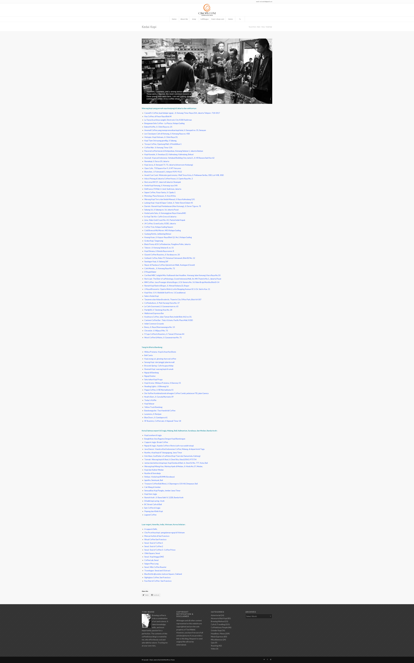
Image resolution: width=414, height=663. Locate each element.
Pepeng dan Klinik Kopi (153, 511)
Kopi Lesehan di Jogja (153, 435)
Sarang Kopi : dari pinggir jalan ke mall (159, 362)
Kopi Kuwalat (149, 154)
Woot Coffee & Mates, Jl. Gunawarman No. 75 (163, 337)
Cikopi (151, 660)
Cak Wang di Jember (152, 487)
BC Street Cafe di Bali (153, 504)
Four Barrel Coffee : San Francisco (158, 581)
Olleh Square (149, 553)
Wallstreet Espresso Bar (154, 313)
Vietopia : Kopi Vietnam (153, 137)
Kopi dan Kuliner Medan (154, 470)
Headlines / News (218, 633)
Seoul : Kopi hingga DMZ (154, 557)
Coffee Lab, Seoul (151, 560)
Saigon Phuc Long (151, 564)
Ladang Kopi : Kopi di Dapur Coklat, (158, 203)
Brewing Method (217, 621)
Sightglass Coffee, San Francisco (157, 577)
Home (174, 19)
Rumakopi (148, 161)
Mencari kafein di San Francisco (156, 536)
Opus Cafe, (149, 168)
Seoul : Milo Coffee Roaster (155, 567)
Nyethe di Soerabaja (152, 473)
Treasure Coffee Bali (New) (155, 484)
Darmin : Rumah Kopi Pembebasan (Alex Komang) (164, 206)
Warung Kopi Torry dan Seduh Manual (159, 199)
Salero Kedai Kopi (151, 296)
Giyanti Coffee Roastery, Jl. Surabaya (159, 254)
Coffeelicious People (219, 627)
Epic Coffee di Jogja (152, 508)
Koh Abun (148, 456)
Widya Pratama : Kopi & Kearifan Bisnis (160, 352)
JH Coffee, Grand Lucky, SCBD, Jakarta (160, 223)
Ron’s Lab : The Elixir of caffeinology (158, 279)
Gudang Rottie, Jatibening (154, 234)
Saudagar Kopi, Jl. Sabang (154, 261)
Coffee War (149, 147)
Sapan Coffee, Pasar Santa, (155, 192)
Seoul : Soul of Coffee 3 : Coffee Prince (159, 550)
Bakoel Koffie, (150, 127)
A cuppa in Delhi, (150, 529)
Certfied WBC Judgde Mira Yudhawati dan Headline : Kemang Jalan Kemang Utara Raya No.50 (182, 275)
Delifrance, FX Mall (151, 189)
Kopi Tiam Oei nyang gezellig (156, 140)
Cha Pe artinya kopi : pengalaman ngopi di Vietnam (164, 532)
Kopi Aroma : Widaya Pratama (156, 383)
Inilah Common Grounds (154, 324)
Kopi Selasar (149, 404)
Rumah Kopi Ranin (151, 286)
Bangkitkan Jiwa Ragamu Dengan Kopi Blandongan (164, 439)
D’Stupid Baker (150, 272)
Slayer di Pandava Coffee (154, 265)
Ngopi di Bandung (151, 372)
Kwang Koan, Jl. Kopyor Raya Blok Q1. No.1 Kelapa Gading (168, 237)
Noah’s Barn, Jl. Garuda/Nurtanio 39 (158, 397)
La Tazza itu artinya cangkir (155, 120)
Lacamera (148, 414)
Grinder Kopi (216, 630)
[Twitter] (264, 659)
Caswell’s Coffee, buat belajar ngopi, (159, 113)
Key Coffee (149, 116)
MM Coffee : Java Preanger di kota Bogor (161, 282)
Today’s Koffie (150, 400)
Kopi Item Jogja (150, 494)
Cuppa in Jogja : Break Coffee (156, 442)
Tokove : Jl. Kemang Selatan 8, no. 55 (159, 248)
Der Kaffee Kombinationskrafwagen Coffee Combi (165, 393)
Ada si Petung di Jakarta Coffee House (160, 178)
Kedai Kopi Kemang (152, 185)
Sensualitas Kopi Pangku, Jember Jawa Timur (162, 490)
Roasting (214, 646)
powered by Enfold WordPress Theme (164, 660)
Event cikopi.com (217, 19)
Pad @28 (148, 310)
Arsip (194, 19)
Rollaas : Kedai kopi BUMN (155, 477)
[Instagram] (270, 659)
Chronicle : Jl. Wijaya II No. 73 (156, 330)
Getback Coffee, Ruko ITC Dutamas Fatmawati (163, 258)
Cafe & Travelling (218, 624)
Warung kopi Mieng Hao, (154, 466)
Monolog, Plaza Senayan (154, 196)
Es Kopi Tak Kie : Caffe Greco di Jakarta (160, 216)
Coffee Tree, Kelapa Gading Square (158, 227)
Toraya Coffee (150, 144)
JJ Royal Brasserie (151, 289)
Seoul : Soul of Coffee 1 (153, 543)
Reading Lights (150, 386)
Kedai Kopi (149, 27)
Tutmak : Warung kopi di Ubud (156, 459)
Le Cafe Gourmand (152, 306)
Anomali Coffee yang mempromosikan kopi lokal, (164, 130)
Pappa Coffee (150, 390)
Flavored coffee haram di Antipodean (159, 151)
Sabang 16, (148, 210)
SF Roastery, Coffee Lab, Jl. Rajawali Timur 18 (162, 421)
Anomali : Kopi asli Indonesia (155, 158)
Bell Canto (148, 355)
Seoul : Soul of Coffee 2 (153, 546)
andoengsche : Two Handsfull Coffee (160, 410)
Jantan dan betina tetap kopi (155, 463)
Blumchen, (148, 172)
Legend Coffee (150, 515)
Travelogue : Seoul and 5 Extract (157, 570)
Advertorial (215, 615)
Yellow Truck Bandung (153, 407)
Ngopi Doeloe (149, 376)
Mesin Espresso (217, 636)
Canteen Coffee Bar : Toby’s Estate (158, 320)
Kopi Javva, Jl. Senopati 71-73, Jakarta (159, 165)
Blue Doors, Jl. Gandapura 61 (156, 417)
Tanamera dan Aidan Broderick (156, 299)
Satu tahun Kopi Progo (153, 379)
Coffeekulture (150, 303)
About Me (184, 19)
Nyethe (147, 452)
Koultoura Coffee (151, 317)
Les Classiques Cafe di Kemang (156, 134)
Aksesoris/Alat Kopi (219, 618)
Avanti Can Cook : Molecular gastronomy (160, 175)
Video (213, 649)
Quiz (213, 643)
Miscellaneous (216, 639)
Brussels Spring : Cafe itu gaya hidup (158, 366)
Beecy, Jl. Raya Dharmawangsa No (158, 327)
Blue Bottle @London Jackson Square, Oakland (163, 574)
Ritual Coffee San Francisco (155, 539)
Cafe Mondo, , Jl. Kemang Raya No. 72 (159, 268)
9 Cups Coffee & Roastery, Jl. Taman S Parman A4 (164, 334)
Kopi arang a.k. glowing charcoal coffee (160, 359)
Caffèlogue (204, 19)
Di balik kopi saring (151, 501)
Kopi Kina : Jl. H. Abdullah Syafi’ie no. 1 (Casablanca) (165, 292)
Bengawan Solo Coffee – (154, 123)
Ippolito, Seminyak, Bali (153, 480)
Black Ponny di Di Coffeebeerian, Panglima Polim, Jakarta (167, 244)
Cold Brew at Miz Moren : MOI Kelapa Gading (162, 230)
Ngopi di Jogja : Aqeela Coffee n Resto (159, 446)
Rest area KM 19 (151, 182)
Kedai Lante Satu (151, 213)
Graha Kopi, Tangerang (153, 241)
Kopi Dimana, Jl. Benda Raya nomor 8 (159, 251)
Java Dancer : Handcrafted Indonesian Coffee (162, 449)
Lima (146, 220)
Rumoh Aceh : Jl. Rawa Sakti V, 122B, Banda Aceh (163, 497)
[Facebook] (267, 659)
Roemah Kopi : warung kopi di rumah (158, 369)
